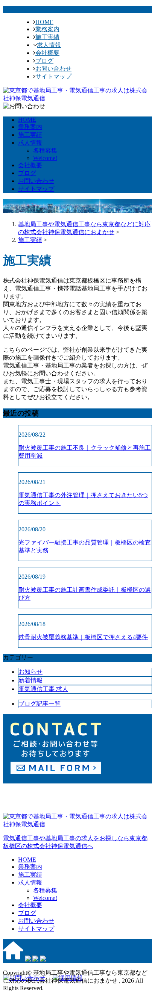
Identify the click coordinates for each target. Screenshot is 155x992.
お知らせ (30, 671)
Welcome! (45, 158)
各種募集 (45, 150)
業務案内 (47, 29)
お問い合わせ (53, 68)
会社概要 (47, 53)
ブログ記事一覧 (39, 703)
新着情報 (30, 680)
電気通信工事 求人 (43, 689)
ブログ (44, 60)
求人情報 (49, 45)
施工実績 (47, 37)
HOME (44, 22)
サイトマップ (53, 76)
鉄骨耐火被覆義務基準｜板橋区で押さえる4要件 (83, 637)
